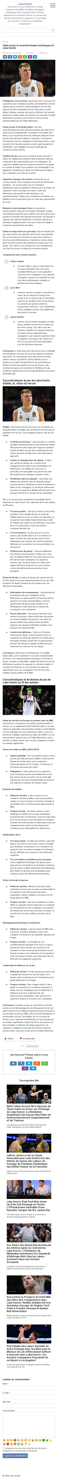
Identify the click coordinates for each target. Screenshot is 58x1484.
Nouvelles (30, 53)
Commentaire (9, 1410)
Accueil (5, 41)
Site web (6, 1402)
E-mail (6, 1393)
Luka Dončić (25, 4)
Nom (5, 1384)
